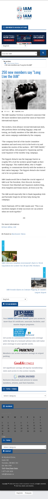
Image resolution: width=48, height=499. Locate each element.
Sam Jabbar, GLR (10, 227)
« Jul (3, 437)
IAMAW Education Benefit (18, 318)
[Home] (5, 63)
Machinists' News (19, 234)
